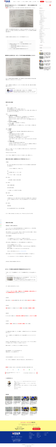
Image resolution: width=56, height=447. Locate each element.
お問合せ (42, 1)
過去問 (30, 7)
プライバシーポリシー (28, 444)
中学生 (41, 13)
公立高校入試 (13, 7)
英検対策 (42, 36)
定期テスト (42, 16)
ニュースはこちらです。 (23, 251)
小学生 (41, 24)
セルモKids (42, 25)
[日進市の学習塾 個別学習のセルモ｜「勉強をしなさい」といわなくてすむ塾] (7, 2)
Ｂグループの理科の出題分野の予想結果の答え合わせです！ (19, 48)
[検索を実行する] (50, 5)
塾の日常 (42, 15)
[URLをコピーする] (34, 369)
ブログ (6, 7)
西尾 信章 (9, 385)
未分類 (41, 31)
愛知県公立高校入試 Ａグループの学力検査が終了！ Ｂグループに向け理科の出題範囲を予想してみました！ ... (24, 278)
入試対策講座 (10, 7)
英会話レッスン (42, 34)
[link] (14, 388)
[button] (7, 369)
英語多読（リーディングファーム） (45, 28)
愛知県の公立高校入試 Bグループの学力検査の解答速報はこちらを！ (21, 43)
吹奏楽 (41, 22)
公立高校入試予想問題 (17, 7)
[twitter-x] (17, 388)
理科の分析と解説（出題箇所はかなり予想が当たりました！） (20, 46)
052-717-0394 (49, 1)
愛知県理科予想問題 (27, 7)
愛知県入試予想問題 (22, 7)
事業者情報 (23, 444)
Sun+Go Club (42, 10)
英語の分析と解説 (13, 47)
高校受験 (42, 19)
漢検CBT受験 (42, 33)
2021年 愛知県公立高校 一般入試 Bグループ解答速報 (22, 90)
